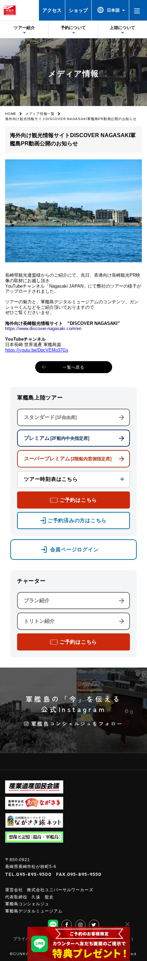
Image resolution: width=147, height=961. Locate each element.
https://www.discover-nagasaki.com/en (43, 328)
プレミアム (56, 438)
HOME (10, 114)
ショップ (78, 10)
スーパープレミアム (67, 458)
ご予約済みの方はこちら (77, 520)
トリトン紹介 (39, 621)
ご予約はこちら (78, 500)
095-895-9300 (34, 874)
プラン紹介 (37, 600)
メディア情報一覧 (40, 114)
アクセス (52, 10)
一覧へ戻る (74, 367)
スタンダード (50, 417)
